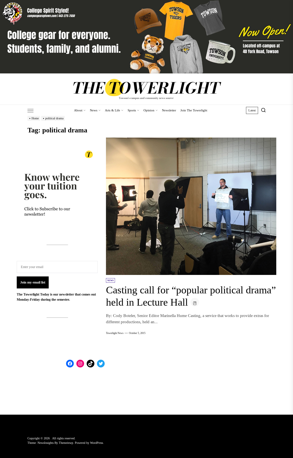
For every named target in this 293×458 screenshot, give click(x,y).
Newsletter (169, 110)
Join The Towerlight (193, 110)
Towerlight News (115, 333)
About (78, 110)
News (93, 110)
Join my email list (32, 282)
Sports (132, 110)
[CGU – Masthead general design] (146, 2)
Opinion (148, 110)
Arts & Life (112, 110)
